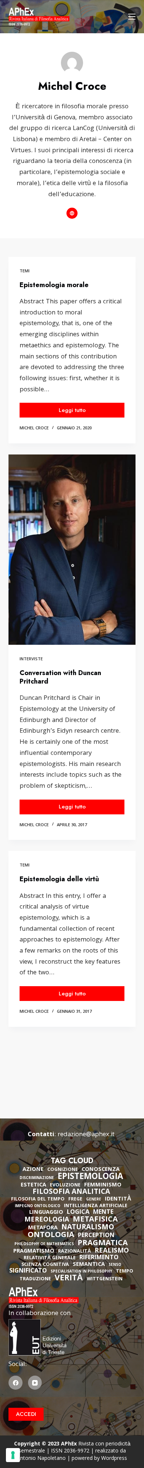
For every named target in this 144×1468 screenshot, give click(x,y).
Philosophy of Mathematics (44, 1245)
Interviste (31, 659)
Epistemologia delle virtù (59, 879)
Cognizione (62, 1170)
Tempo (124, 1271)
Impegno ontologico (37, 1207)
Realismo (112, 1251)
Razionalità (74, 1251)
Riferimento (99, 1258)
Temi (25, 271)
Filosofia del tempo (38, 1199)
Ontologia (51, 1236)
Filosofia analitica (71, 1192)
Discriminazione (37, 1178)
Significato (28, 1271)
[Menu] (132, 16)
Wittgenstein (105, 1279)
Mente (103, 1212)
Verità (69, 1279)
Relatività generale (50, 1258)
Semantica (89, 1265)
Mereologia (46, 1220)
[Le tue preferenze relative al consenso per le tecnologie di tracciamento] (13, 1455)
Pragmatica (103, 1244)
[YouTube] (35, 1383)
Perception (96, 1236)
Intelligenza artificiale (95, 1206)
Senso (115, 1265)
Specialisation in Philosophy (81, 1272)
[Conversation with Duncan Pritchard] (71, 549)
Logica (78, 1212)
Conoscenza (101, 1170)
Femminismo (102, 1185)
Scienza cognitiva (45, 1265)
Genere (93, 1200)
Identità (118, 1199)
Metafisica (95, 1220)
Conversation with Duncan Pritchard (60, 677)
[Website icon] (72, 213)
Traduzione (35, 1279)
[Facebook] (15, 1383)
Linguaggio (46, 1213)
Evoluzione (65, 1185)
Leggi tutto (83, 412)
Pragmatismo (33, 1251)
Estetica (33, 1185)
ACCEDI (26, 1414)
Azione (33, 1170)
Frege (75, 1199)
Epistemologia (90, 1177)
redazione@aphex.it (86, 1135)
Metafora (43, 1228)
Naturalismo (87, 1228)
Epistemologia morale (54, 285)
